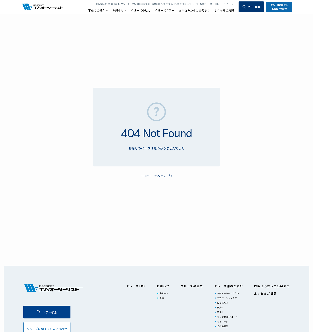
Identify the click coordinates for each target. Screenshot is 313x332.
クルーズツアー (165, 10)
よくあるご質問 (224, 10)
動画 (162, 297)
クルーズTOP (136, 286)
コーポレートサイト (220, 3)
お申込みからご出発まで (194, 10)
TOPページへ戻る (154, 176)
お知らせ (164, 293)
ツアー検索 (253, 7)
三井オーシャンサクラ (228, 293)
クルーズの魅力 (141, 10)
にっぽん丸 (222, 302)
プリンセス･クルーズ (227, 316)
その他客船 (222, 326)
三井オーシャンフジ (227, 297)
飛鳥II (220, 307)
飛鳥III (220, 312)
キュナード (222, 321)
